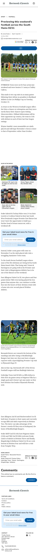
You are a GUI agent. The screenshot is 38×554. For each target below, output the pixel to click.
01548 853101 (11, 546)
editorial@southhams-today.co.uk (12, 550)
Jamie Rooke (6, 34)
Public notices (6, 507)
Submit (30, 240)
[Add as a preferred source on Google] (19, 41)
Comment (31, 480)
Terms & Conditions (8, 499)
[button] (4, 3)
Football (12, 17)
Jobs (3, 505)
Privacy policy (6, 503)
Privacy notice (22, 245)
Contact (4, 501)
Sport (3, 17)
